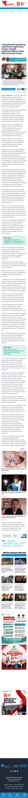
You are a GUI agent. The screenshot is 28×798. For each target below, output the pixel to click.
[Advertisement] (14, 27)
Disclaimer (8, 788)
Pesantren (22, 543)
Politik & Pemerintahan (8, 89)
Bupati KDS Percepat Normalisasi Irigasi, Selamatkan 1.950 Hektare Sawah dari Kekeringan (14, 351)
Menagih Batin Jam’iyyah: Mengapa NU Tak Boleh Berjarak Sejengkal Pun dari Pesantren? (14, 241)
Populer (10, 796)
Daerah (12, 11)
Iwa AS (13, 59)
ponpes (16, 543)
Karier (21, 788)
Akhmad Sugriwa (20, 59)
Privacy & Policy (15, 788)
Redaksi (6, 784)
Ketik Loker (17, 796)
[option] (14, 628)
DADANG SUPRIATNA (7, 543)
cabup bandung (11, 541)
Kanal (24, 796)
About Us (11, 784)
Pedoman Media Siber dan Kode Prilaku (14, 786)
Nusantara (4, 11)
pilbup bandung (6, 546)
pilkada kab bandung (17, 546)
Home (3, 796)
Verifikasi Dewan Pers (19, 784)
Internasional (19, 11)
